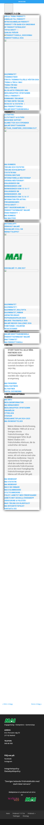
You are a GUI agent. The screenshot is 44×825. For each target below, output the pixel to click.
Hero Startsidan (9, 612)
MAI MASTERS (21, 515)
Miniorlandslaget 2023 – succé (17, 576)
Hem (8, 813)
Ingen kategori (18, 612)
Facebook (8, 759)
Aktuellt (15, 546)
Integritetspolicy (11, 768)
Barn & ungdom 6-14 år (30, 610)
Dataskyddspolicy (12, 771)
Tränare (7, 645)
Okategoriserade (28, 612)
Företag (26, 816)
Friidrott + (32, 813)
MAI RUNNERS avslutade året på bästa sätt (22, 513)
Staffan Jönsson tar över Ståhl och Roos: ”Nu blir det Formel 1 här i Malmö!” (22, 639)
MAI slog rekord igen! (13, 674)
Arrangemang (33, 643)
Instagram (8, 761)
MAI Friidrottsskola (12, 607)
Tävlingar (16, 816)
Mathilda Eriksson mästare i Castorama (20, 544)
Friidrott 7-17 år (19, 813)
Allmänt (14, 515)
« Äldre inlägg (7, 704)
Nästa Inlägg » (36, 704)
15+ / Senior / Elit (18, 643)
